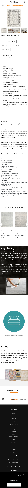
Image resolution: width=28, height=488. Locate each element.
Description (14, 114)
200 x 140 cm (5, 49)
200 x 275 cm (5, 45)
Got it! (14, 485)
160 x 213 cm (11, 41)
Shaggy (14, 439)
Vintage (14, 429)
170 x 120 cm (16, 45)
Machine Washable (13, 436)
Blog (14, 421)
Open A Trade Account (13, 447)
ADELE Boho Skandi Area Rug (6, 232)
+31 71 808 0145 (14, 460)
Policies (14, 452)
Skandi (10, 58)
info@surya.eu (14, 462)
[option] (14, 18)
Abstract (14, 431)
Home (2, 5)
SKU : (4, 55)
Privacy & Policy (14, 480)
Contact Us (13, 416)
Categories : (6, 58)
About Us (13, 418)
